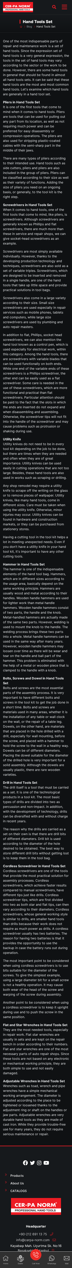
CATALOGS (18, 1191)
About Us (17, 1183)
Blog (29, 26)
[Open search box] (54, 7)
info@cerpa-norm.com (33, 1240)
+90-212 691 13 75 (33, 1234)
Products (17, 1176)
